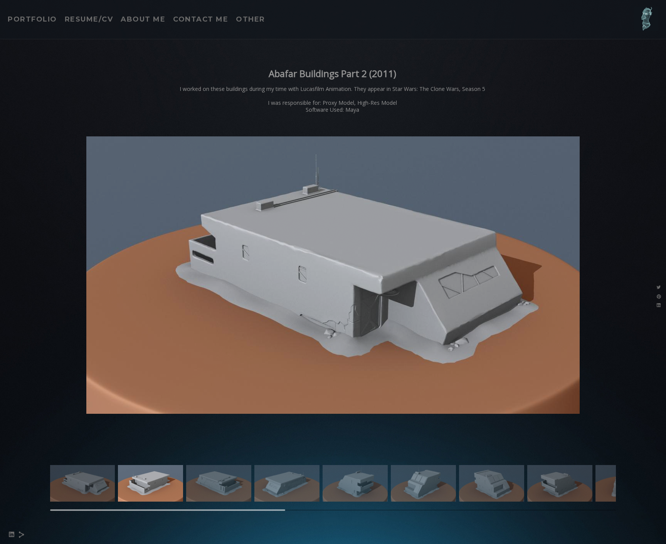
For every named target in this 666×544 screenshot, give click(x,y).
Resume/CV (89, 19)
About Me (143, 19)
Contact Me (200, 19)
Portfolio (32, 19)
